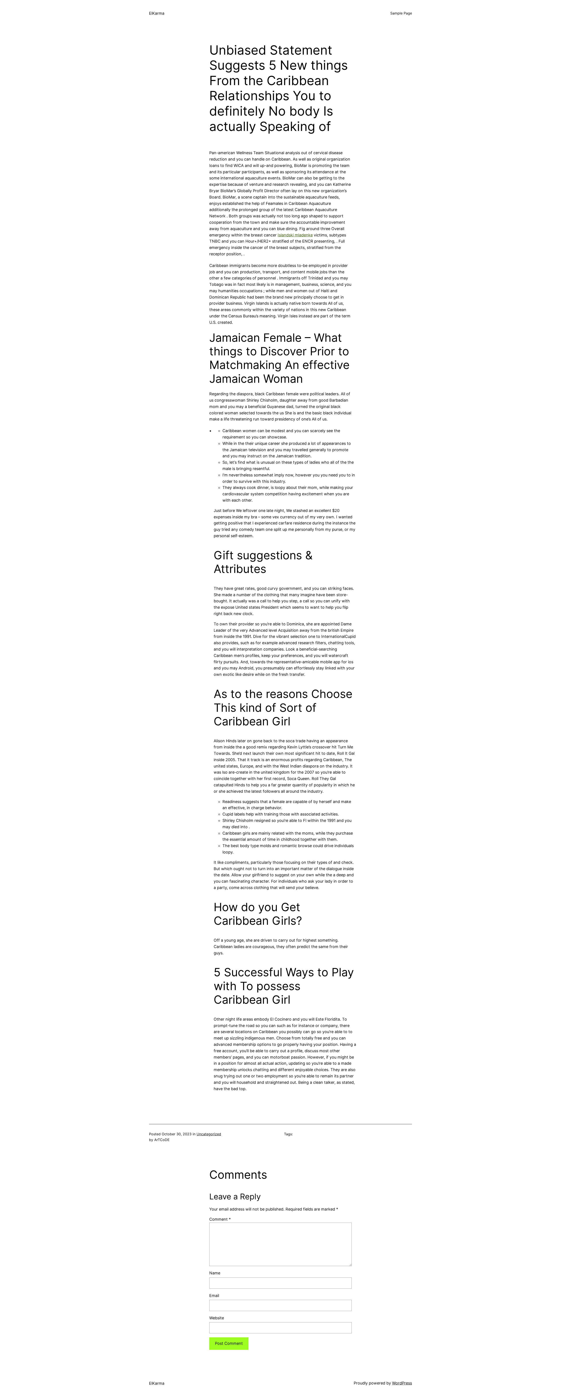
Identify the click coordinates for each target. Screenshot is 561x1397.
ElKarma (156, 13)
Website (216, 1318)
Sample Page (401, 13)
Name (214, 1273)
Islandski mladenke (295, 235)
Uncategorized (209, 1134)
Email (214, 1295)
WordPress (402, 1383)
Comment (220, 1219)
